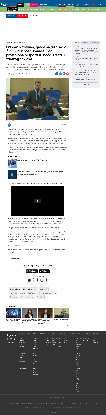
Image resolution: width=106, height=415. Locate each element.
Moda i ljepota (59, 339)
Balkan (47, 336)
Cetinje (78, 349)
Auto (20, 349)
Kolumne (72, 334)
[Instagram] (42, 280)
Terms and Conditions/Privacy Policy (38, 407)
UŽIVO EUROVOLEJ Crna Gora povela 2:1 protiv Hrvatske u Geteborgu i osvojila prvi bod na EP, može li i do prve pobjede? (86, 50)
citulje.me (81, 4)
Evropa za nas (48, 343)
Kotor (77, 361)
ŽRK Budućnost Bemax (30, 289)
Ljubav (59, 346)
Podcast (21, 346)
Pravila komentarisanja (52, 403)
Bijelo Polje (78, 344)
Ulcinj (77, 387)
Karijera (26, 407)
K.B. (12, 125)
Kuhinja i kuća (60, 343)
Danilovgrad (79, 351)
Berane (78, 342)
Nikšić (77, 366)
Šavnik (77, 381)
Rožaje (77, 379)
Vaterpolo (35, 351)
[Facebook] (29, 280)
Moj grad (78, 334)
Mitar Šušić (43, 289)
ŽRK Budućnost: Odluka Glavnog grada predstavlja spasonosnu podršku (40, 172)
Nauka (21, 359)
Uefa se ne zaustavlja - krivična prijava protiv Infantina (86, 65)
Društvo (21, 338)
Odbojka (35, 361)
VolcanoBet (23, 15)
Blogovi (44, 397)
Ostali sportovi (35, 354)
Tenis (34, 346)
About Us (79, 407)
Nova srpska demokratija (17, 293)
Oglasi (89, 4)
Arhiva (51, 397)
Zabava (54, 334)
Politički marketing (95, 341)
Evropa (47, 338)
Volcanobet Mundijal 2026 (36, 338)
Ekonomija (22, 340)
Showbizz (54, 344)
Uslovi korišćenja (40, 403)
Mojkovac (78, 364)
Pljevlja (77, 376)
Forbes (29, 334)
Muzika (53, 336)
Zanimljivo (54, 338)
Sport (35, 334)
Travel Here (86, 338)
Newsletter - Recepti (55, 407)
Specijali (57, 397)
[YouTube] (37, 280)
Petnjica (78, 368)
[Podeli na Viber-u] (64, 73)
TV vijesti (65, 335)
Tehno (21, 357)
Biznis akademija (22, 352)
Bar (77, 340)
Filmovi (65, 342)
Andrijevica (79, 338)
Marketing (96, 334)
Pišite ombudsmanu (14, 403)
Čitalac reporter (93, 403)
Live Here (85, 340)
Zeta (77, 389)
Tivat (77, 383)
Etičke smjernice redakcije (27, 403)
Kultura (21, 344)
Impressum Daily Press (65, 403)
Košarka (35, 344)
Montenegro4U (87, 334)
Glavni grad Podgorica (27, 297)
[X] (33, 280)
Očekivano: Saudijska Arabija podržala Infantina (86, 59)
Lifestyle (60, 334)
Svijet (47, 334)
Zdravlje (60, 336)
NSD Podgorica (32, 293)
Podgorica (40, 297)
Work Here (85, 336)
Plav (77, 370)
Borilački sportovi (35, 365)
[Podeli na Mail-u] (67, 73)
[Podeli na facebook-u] (56, 73)
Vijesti (21, 334)
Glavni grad (13, 297)
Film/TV (53, 340)
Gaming (54, 342)
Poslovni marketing (95, 337)
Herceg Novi (78, 356)
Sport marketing (35, 373)
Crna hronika (22, 342)
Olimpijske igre (35, 358)
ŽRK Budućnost (15, 289)
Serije (65, 340)
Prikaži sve (86, 84)
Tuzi (77, 385)
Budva (77, 346)
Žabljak (78, 391)
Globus (47, 340)
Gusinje (78, 353)
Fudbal (34, 342)
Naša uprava (22, 368)
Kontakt (86, 403)
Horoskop (60, 349)
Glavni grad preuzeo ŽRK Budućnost (33, 160)
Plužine (78, 372)
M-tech (21, 355)
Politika (21, 336)
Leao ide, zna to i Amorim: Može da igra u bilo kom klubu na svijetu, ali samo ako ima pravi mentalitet (86, 72)
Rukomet (35, 349)
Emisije (65, 338)
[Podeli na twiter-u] (60, 73)
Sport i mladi (34, 369)
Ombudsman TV (22, 365)
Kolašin (77, 359)
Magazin (42, 334)
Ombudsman (22, 361)
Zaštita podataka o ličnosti (69, 407)
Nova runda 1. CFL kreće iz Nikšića (85, 79)
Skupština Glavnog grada (48, 293)
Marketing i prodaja (77, 403)
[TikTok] (46, 280)
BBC (63, 397)
